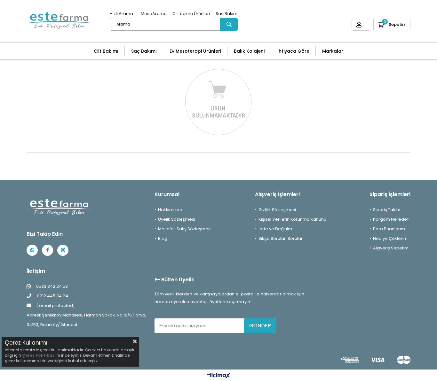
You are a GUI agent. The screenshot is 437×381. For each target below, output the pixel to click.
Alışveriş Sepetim (391, 248)
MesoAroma (154, 14)
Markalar (332, 51)
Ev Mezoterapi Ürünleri (195, 51)
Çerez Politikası (39, 355)
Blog (162, 238)
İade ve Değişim (275, 229)
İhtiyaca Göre (293, 51)
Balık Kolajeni (249, 51)
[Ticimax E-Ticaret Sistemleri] (218, 376)
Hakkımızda (170, 210)
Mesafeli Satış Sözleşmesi (184, 229)
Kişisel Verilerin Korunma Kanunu (292, 219)
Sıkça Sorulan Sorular (280, 238)
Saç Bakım (226, 14)
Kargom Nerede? (391, 219)
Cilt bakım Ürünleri (191, 14)
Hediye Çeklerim (390, 238)
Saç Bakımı (144, 51)
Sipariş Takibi (386, 210)
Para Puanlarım (389, 229)
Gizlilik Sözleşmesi (277, 210)
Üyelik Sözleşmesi (176, 219)
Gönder (260, 325)
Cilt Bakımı (106, 51)
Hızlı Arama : (122, 14)
